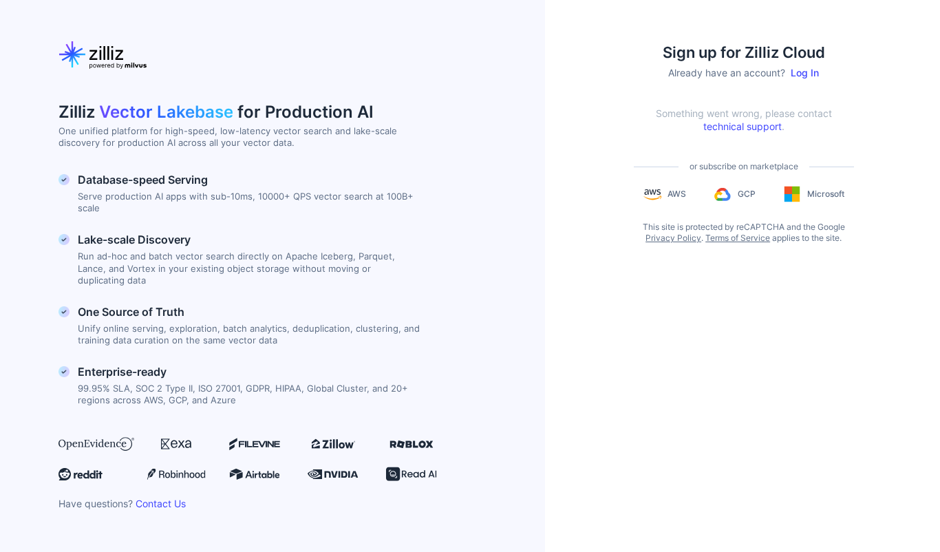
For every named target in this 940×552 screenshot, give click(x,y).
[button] (664, 194)
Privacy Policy (673, 238)
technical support (742, 126)
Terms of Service (737, 238)
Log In (805, 72)
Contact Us (161, 503)
